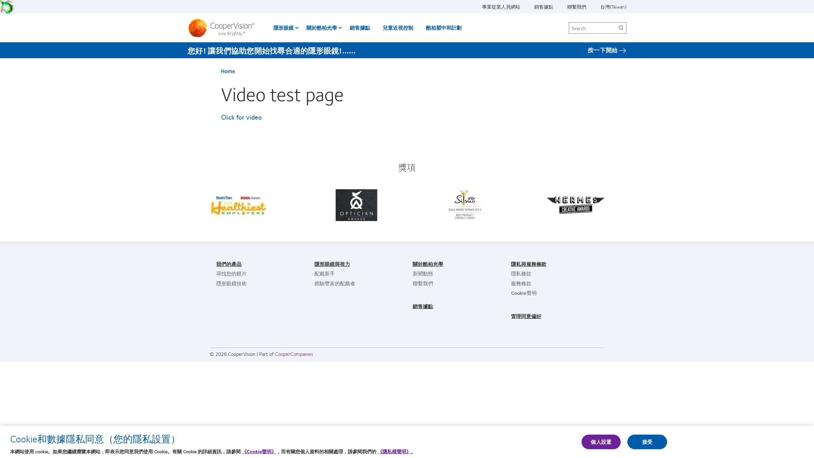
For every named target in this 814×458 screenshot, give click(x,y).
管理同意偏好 (526, 316)
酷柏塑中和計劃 (444, 27)
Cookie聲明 (524, 293)
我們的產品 (229, 264)
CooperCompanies (294, 354)
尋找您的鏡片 (231, 273)
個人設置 (601, 442)
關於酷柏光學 (322, 27)
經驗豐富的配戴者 (334, 283)
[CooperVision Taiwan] (224, 28)
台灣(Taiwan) (613, 6)
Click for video (241, 117)
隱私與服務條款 (529, 264)
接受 (647, 442)
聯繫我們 (576, 6)
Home (228, 71)
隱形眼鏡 (283, 27)
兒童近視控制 (398, 27)
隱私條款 (521, 273)
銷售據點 (543, 6)
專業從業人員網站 (501, 6)
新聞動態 (423, 273)
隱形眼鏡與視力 (332, 264)
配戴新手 (324, 273)
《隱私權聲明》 (394, 451)
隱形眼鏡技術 (231, 283)
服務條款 (521, 283)
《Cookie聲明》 (259, 451)
